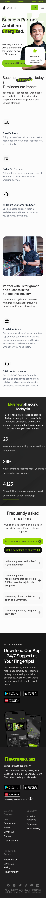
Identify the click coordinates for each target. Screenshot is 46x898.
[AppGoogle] (12, 693)
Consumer (6, 1)
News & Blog (33, 828)
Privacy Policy (11, 871)
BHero (7, 827)
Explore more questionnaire (21, 541)
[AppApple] (30, 693)
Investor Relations (37, 1)
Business (20, 1)
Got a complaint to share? (21, 550)
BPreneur (9, 832)
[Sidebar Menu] (42, 7)
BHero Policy (10, 859)
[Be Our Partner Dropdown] (34, 7)
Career (7, 836)
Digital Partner (11, 840)
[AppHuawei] (12, 700)
